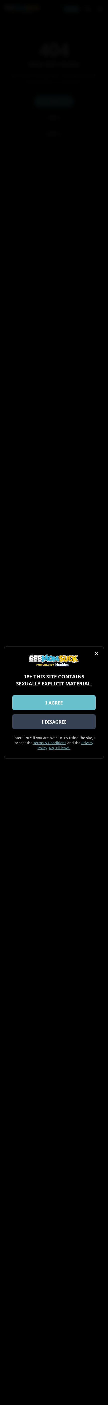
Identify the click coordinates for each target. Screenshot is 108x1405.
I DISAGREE (54, 722)
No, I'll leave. (60, 747)
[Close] (97, 654)
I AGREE (54, 703)
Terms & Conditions (49, 742)
